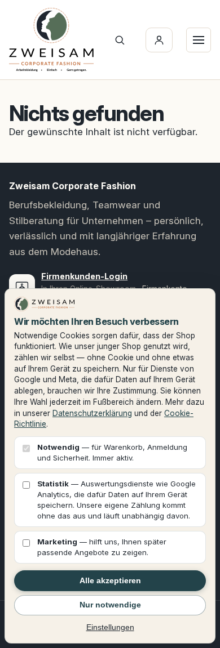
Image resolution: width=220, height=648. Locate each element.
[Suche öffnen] (119, 40)
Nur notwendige (110, 604)
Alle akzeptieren (110, 580)
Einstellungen (110, 627)
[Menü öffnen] (198, 40)
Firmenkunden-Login (84, 276)
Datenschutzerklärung (92, 413)
